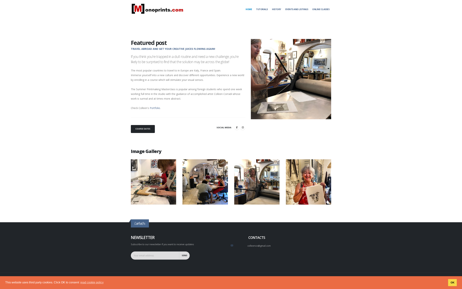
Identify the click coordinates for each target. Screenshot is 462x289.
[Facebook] (236, 127)
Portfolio (155, 108)
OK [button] (452, 282)
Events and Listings (296, 9)
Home (249, 9)
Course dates (142, 128)
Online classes (320, 9)
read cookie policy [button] (92, 282)
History (276, 9)
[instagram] (242, 127)
